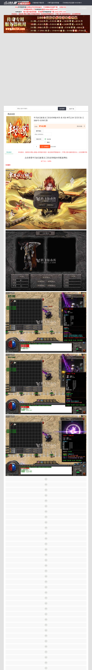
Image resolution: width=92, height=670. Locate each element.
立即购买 (45, 146)
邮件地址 (38, 131)
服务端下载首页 (38, 3)
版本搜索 (62, 109)
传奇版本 (38, 9)
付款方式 (38, 139)
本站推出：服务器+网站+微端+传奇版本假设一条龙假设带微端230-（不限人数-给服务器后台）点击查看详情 (52, 152)
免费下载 (71, 109)
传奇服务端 (22, 7)
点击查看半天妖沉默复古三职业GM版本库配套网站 (46, 157)
